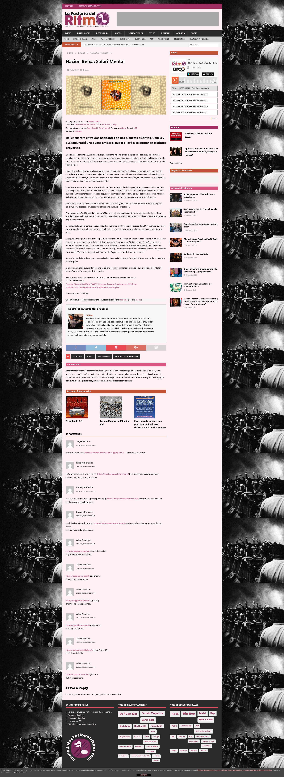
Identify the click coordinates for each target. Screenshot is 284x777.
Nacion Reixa (94, 121)
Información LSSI (75, 721)
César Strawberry (152, 747)
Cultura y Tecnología (199, 39)
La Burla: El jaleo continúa (196, 254)
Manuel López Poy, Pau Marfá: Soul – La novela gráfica (200, 241)
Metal (93, 39)
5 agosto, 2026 (191, 290)
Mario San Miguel (150, 741)
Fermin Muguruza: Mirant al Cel (114, 422)
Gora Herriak (104, 128)
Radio (194, 33)
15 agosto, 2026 (191, 257)
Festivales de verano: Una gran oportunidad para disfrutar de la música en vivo (150, 424)
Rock (66, 39)
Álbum (123, 128)
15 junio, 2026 (191, 307)
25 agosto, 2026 (191, 215)
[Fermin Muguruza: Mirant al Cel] (116, 407)
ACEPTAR (143, 775)
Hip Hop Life (140, 726)
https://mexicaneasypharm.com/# (113, 474)
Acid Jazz (106, 125)
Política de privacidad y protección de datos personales (90, 712)
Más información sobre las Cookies (82, 724)
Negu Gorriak (125, 736)
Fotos (152, 33)
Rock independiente (203, 731)
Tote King (156, 756)
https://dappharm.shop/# (77, 551)
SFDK (153, 731)
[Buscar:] (203, 44)
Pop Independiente (202, 736)
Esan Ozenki (92, 128)
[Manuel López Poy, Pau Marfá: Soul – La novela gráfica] (176, 242)
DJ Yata (137, 737)
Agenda (180, 33)
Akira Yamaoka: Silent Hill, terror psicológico (199, 196)
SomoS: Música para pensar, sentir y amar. (201, 226)
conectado (90, 694)
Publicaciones (135, 33)
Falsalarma (138, 746)
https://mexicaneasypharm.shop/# (110, 523)
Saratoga (156, 760)
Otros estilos (179, 39)
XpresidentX (156, 726)
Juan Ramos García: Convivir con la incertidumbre (200, 211)
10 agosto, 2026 (191, 275)
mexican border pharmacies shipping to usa (104, 452)
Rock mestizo (193, 741)
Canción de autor (208, 741)
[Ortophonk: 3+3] (82, 407)
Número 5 (123, 300)
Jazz (173, 736)
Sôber (147, 737)
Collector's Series (125, 746)
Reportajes (102, 33)
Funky (113, 125)
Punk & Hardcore (108, 39)
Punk (174, 726)
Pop (151, 39)
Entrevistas (83, 33)
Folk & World (163, 39)
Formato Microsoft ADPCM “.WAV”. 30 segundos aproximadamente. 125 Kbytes (101, 284)
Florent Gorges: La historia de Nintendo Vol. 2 (197, 285)
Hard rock (203, 750)
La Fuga (156, 737)
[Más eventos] (176, 163)
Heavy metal (206, 720)
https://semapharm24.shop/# (79, 650)
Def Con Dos (129, 714)
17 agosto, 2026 (191, 245)
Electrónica (140, 39)
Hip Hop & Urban (80, 39)
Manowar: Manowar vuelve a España (198, 135)
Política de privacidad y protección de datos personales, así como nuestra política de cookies (234, 770)
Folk (190, 736)
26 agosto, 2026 (191, 200)
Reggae (174, 751)
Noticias (165, 33)
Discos (117, 33)
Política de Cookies (75, 715)
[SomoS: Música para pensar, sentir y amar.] (176, 227)
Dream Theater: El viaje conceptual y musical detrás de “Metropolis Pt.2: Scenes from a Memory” (201, 301)
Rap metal (183, 751)
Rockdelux (125, 726)
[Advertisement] (170, 18)
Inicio (68, 33)
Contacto (69, 6)
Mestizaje (194, 751)
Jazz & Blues (125, 39)
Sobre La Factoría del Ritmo (90, 6)
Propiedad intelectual (76, 718)
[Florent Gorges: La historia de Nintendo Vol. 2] (176, 287)
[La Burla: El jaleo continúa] (176, 257)
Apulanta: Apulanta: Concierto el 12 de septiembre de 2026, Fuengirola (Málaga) (201, 152)
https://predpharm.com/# (78, 625)
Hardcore (182, 736)
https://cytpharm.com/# (77, 674)
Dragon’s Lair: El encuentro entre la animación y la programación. (200, 270)
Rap (212, 713)
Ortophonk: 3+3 (74, 421)
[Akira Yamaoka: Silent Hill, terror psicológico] (176, 197)
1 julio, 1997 (74, 70)
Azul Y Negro (150, 751)
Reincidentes (123, 756)
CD (136, 128)
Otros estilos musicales (85, 125)
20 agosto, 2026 (191, 230)
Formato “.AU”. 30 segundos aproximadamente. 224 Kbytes (92, 287)
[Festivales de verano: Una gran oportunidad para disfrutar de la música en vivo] (150, 407)
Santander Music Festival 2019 (140, 756)
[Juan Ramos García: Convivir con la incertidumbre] (176, 212)
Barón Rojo (148, 720)
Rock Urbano (206, 746)
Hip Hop (189, 713)
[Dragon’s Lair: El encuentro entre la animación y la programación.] (176, 272)
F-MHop (78, 131)
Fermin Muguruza (152, 713)
